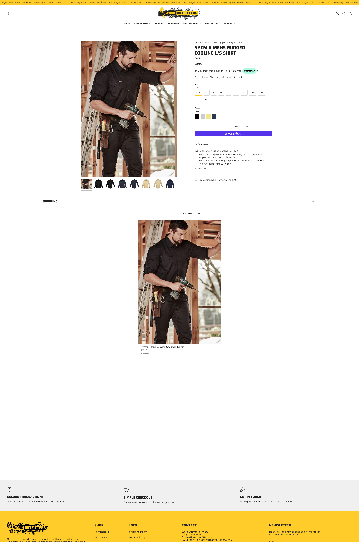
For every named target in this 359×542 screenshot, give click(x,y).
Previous (81, 109)
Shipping (50, 201)
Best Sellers (100, 537)
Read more (201, 169)
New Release (101, 531)
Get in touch (266, 501)
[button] (344, 13)
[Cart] (350, 13)
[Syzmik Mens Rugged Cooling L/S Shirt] (179, 282)
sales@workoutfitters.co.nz (199, 537)
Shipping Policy (138, 531)
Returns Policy (137, 537)
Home (198, 42)
